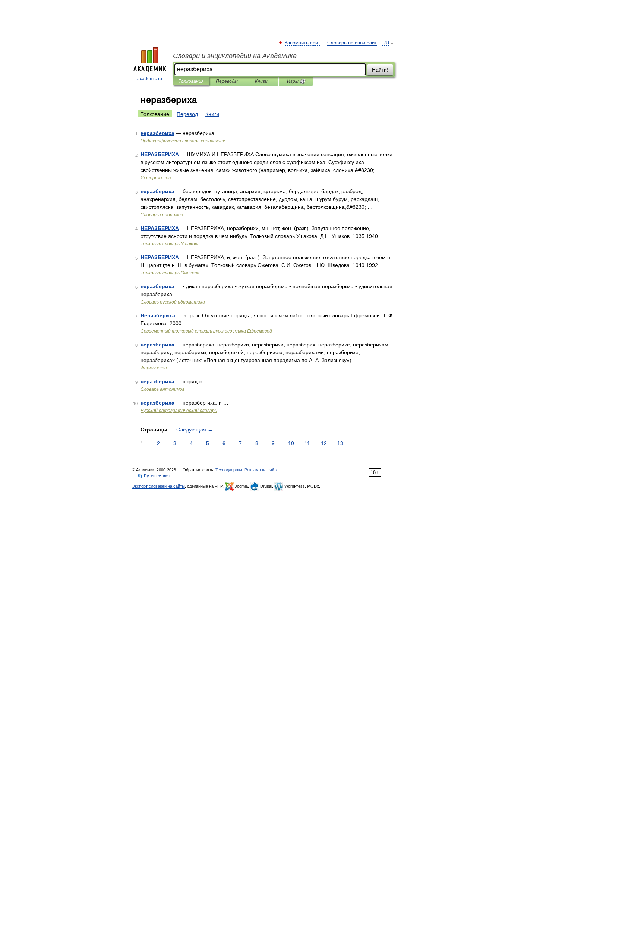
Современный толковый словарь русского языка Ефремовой (206, 331)
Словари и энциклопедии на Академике (235, 56)
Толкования (191, 81)
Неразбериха (158, 315)
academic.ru (149, 78)
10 (291, 443)
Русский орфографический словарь (179, 410)
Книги (261, 81)
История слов (156, 177)
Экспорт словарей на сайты (158, 486)
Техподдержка (228, 470)
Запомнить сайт (302, 42)
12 (324, 443)
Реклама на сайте (261, 470)
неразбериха (157, 133)
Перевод (187, 114)
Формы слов (154, 368)
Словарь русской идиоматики (173, 302)
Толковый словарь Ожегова (170, 273)
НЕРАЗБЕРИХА (160, 154)
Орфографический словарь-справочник (183, 141)
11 (307, 443)
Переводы (227, 81)
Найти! (380, 70)
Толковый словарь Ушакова (170, 243)
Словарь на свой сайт (352, 42)
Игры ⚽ (296, 81)
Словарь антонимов (162, 389)
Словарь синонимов (162, 214)
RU (385, 42)
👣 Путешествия (154, 476)
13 (340, 443)
